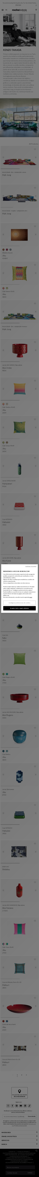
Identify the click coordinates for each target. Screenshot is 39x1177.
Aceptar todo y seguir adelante (19, 608)
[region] (19, 588)
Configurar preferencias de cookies (19, 602)
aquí (31, 597)
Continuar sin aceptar (30, 566)
